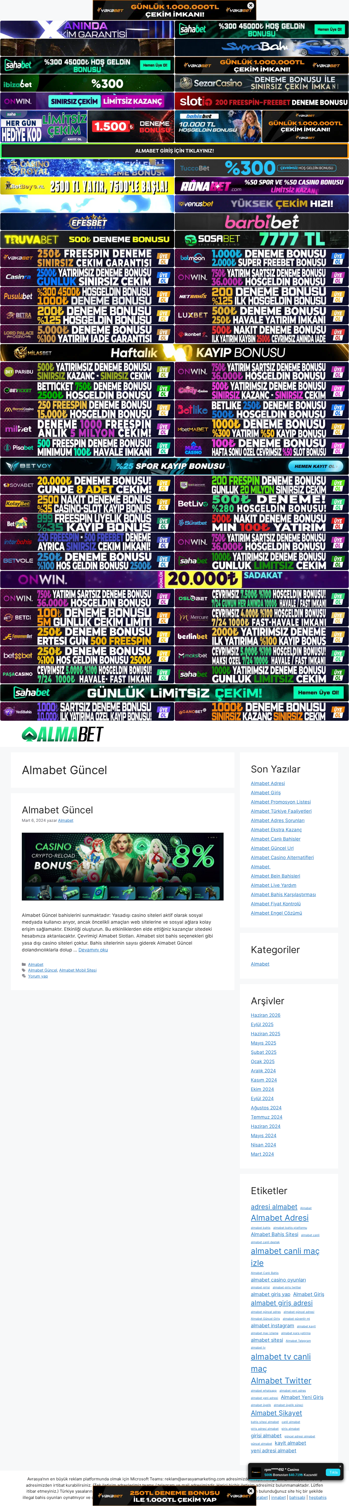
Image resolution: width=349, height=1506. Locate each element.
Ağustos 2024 (266, 1108)
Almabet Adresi (268, 783)
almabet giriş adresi (282, 1303)
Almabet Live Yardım (273, 885)
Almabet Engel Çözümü (276, 913)
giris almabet (290, 1429)
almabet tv (258, 1347)
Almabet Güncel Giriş (265, 1319)
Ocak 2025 (263, 1061)
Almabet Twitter (281, 1380)
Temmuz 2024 (266, 1117)
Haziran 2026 (266, 1015)
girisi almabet (266, 1435)
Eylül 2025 (262, 1024)
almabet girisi (260, 1287)
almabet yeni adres (292, 1390)
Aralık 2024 (263, 1070)
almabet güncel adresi (299, 1312)
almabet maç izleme (264, 1333)
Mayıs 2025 (263, 1043)
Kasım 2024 (264, 1080)
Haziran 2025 (265, 1033)
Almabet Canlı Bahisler (275, 839)
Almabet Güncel (57, 810)
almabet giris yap (270, 1294)
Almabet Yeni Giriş (302, 1397)
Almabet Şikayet (276, 1413)
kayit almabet (290, 1443)
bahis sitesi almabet (265, 1422)
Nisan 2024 (263, 1145)
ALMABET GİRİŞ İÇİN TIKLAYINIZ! (174, 151)
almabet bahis (260, 1228)
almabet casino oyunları (278, 1280)
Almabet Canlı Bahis (265, 1273)
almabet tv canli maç (281, 1362)
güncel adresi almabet (299, 1436)
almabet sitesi (267, 1340)
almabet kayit (306, 1326)
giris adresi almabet (265, 1429)
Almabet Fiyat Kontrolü (276, 903)
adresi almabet (274, 1207)
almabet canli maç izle (285, 1257)
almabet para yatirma (296, 1333)
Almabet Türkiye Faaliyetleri (281, 811)
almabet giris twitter (287, 1287)
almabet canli (310, 1235)
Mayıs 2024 (263, 1135)
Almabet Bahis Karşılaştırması (283, 894)
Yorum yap (38, 976)
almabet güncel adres (266, 1312)
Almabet (35, 964)
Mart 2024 (262, 1154)
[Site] (87, 258)
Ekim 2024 (262, 1089)
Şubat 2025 (263, 1052)
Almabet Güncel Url (272, 848)
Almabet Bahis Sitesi (274, 1234)
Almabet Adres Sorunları (278, 820)
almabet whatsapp (264, 1390)
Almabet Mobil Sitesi (78, 970)
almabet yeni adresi (264, 1398)
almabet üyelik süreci (288, 1405)
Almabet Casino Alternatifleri (282, 857)
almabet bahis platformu (290, 1228)
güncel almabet (261, 1444)
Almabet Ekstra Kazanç (276, 829)
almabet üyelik (261, 1405)
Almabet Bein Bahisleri (275, 876)
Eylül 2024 (262, 1098)
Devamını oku (93, 950)
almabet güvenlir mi (296, 1319)
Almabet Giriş (266, 792)
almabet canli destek (265, 1242)
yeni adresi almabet (273, 1450)
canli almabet (291, 1422)
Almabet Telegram (298, 1341)
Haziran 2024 (266, 1126)
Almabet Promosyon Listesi (281, 802)
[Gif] (174, 352)
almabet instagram (272, 1325)
